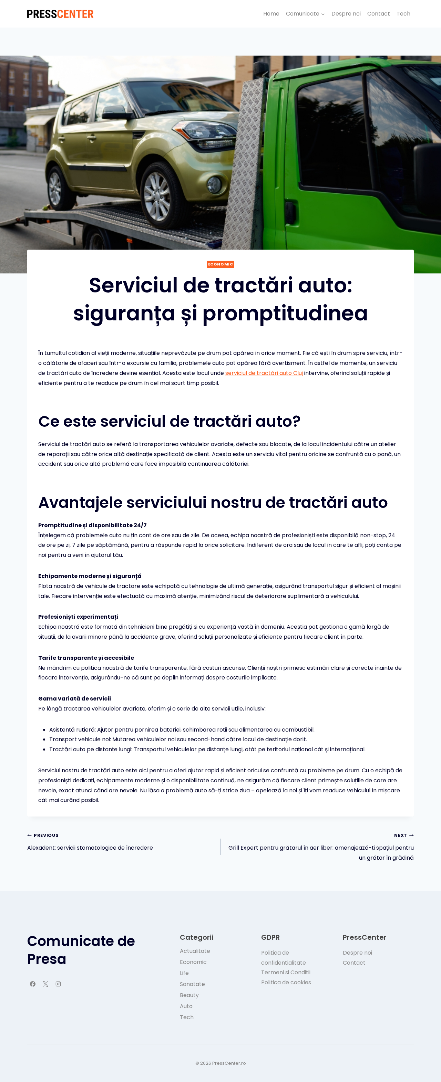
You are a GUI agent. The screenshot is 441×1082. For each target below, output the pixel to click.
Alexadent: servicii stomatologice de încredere (90, 842)
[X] (45, 983)
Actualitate (195, 951)
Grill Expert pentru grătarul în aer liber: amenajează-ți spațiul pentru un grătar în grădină (321, 847)
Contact (378, 14)
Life (184, 973)
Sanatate (192, 984)
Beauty (189, 995)
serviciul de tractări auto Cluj (264, 373)
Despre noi (346, 14)
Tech (403, 14)
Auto (186, 1006)
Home (271, 14)
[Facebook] (32, 983)
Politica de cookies (286, 982)
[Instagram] (58, 983)
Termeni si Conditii (285, 972)
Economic (220, 264)
